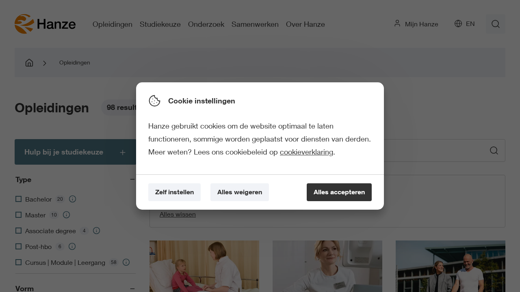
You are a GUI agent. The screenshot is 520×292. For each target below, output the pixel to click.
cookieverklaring (306, 151)
